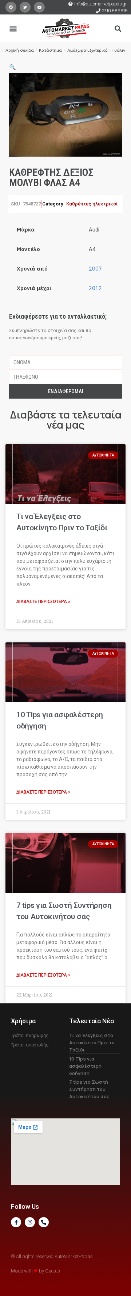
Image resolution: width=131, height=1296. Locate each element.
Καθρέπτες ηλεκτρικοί (92, 204)
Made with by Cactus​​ (35, 1271)
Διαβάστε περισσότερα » (43, 601)
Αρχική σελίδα (19, 50)
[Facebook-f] (16, 1222)
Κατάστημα (50, 50)
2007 (95, 268)
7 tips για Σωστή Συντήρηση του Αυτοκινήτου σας (89, 1089)
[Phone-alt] (44, 1222)
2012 (95, 288)
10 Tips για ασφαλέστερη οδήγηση (85, 1065)
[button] (13, 28)
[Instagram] (30, 1222)
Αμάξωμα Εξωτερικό (87, 50)
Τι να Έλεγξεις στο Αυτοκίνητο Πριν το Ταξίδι (92, 1042)
